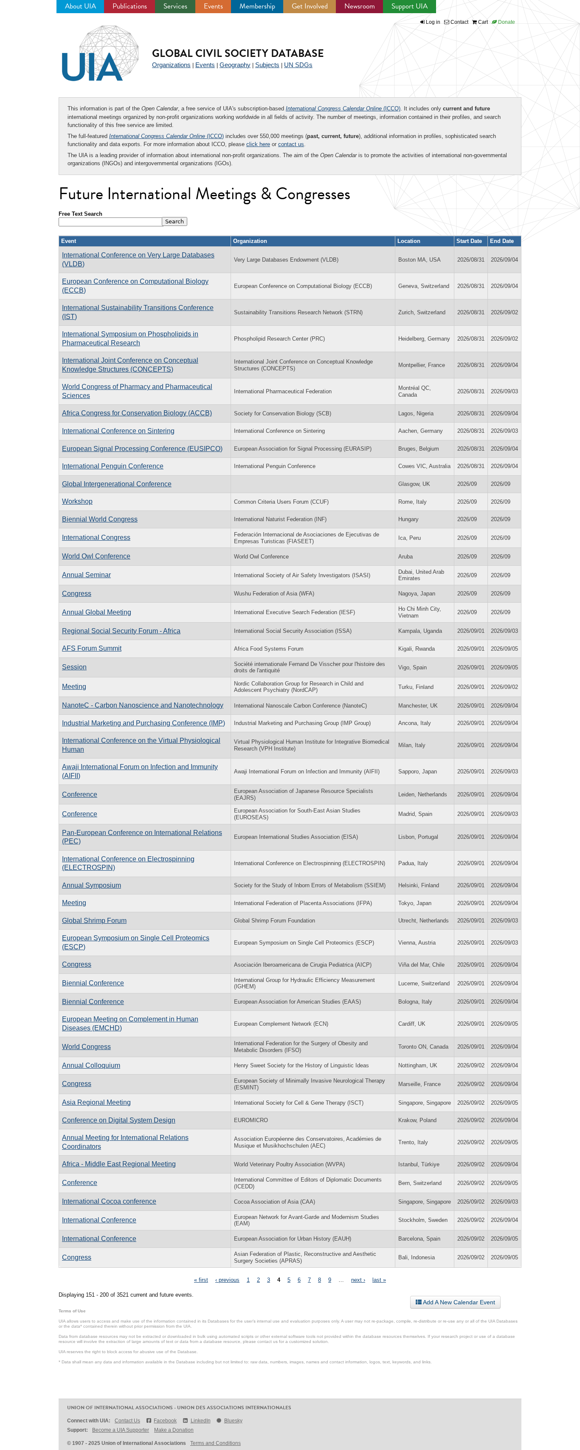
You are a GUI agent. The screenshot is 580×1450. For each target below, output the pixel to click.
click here (258, 144)
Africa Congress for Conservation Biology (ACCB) (137, 413)
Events (213, 6)
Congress (76, 593)
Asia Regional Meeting (96, 1102)
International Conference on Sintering (118, 430)
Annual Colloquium (91, 1065)
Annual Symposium (91, 885)
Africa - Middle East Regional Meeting (119, 1164)
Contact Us (127, 1421)
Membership (257, 6)
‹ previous (227, 1280)
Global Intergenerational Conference (117, 484)
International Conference (99, 1220)
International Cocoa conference (109, 1201)
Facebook (165, 1421)
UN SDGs (298, 64)
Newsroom (359, 6)
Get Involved (310, 6)
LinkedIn (200, 1421)
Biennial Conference (93, 983)
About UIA (80, 6)
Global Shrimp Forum (94, 920)
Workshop (77, 501)
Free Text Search (80, 214)
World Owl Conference (96, 556)
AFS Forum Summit (91, 648)
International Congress (96, 537)
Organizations (171, 64)
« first (201, 1280)
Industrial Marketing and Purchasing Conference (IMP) (143, 723)
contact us (291, 144)
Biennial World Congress (100, 519)
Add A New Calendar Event (458, 1302)
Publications (130, 6)
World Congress (86, 1046)
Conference (79, 794)
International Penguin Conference (112, 466)
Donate (506, 22)
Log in (433, 22)
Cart (482, 22)
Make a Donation (174, 1430)
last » (379, 1280)
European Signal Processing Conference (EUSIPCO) (142, 448)
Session (74, 667)
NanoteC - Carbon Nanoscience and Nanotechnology (142, 705)
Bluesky (233, 1421)
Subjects (267, 64)
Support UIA (409, 6)
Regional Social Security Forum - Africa (121, 631)
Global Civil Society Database (238, 53)
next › (358, 1280)
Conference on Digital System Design (118, 1120)
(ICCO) (343, 108)
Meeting (74, 686)
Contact (458, 22)
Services (175, 6)
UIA (90, 48)
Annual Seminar (86, 574)
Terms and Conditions (215, 1443)
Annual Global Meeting (96, 612)
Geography (235, 64)
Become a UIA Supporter (120, 1430)
